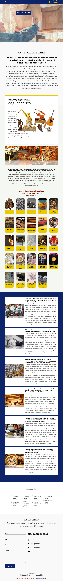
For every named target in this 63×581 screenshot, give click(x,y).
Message (7, 550)
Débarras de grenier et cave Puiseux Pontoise (37, 497)
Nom (6, 533)
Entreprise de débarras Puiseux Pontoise (16, 505)
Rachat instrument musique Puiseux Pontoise (26, 498)
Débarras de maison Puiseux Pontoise (48, 496)
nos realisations (23, 13)
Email (6, 539)
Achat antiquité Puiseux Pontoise (48, 502)
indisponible (55, 1)
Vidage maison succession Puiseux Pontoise (16, 497)
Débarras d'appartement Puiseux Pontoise (37, 505)
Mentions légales (41, 578)
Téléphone (7, 545)
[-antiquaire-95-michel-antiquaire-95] (13, 2)
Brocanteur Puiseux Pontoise (26, 505)
